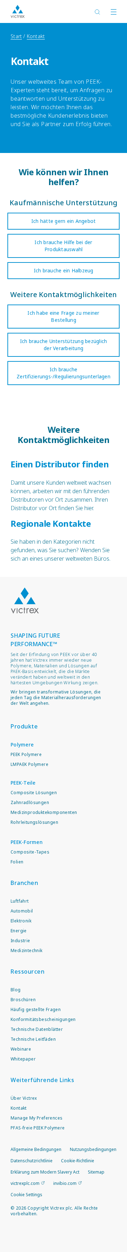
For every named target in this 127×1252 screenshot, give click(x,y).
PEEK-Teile (23, 782)
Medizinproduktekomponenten (44, 812)
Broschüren (23, 1000)
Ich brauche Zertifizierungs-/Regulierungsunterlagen (63, 373)
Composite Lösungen (34, 793)
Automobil (22, 911)
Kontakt (36, 36)
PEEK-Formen (27, 842)
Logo (25, 600)
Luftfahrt (20, 901)
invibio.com (65, 1183)
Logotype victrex (18, 11)
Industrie (20, 941)
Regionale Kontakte (51, 523)
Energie (19, 931)
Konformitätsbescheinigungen (43, 1019)
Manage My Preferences (36, 1118)
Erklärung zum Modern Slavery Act (45, 1172)
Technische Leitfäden (33, 1039)
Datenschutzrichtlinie (32, 1161)
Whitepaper (23, 1059)
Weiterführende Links (42, 1080)
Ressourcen (27, 971)
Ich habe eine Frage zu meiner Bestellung (63, 316)
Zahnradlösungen (30, 802)
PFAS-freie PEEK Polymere (38, 1128)
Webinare (21, 1049)
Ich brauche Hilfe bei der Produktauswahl (63, 246)
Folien (17, 862)
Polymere (22, 744)
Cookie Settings (26, 1195)
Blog (16, 990)
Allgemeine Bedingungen (36, 1149)
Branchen (24, 883)
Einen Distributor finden (60, 464)
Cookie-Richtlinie (77, 1161)
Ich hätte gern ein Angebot (63, 221)
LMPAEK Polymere (29, 764)
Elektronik (21, 921)
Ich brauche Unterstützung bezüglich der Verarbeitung (63, 345)
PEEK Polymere (26, 754)
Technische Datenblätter (37, 1029)
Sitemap (96, 1172)
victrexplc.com (25, 1183)
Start (16, 36)
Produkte (24, 726)
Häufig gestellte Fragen (36, 1009)
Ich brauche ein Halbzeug (63, 270)
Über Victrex (24, 1098)
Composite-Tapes (30, 852)
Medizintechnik (27, 950)
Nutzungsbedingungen (93, 1149)
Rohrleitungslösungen (34, 822)
